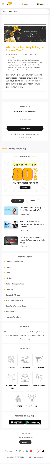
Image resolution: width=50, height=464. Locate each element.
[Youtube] (31, 451)
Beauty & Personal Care (16, 306)
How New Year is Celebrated (23, 70)
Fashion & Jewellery (14, 300)
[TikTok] (43, 451)
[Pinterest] (23, 451)
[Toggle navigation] (3, 4)
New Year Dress (23, 65)
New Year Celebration (19, 63)
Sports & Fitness (13, 295)
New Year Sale (13, 65)
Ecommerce (11, 311)
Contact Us (26, 433)
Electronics (10, 267)
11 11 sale (33, 332)
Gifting (9, 278)
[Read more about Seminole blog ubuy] (9, 4)
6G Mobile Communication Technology (25, 335)
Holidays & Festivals (14, 262)
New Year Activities (14, 67)
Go (4, 11)
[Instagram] (27, 451)
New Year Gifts (35, 65)
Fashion (9, 273)
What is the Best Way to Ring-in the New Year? (25, 49)
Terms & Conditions (26, 437)
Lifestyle (9, 289)
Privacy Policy (25, 137)
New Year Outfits (26, 60)
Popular (18, 201)
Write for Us (25, 442)
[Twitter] (20, 451)
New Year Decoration (35, 63)
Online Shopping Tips (15, 284)
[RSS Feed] (39, 451)
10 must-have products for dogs (16, 332)
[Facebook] (16, 451)
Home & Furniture (13, 317)
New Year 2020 (15, 60)
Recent (32, 201)
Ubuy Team (29, 54)
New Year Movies (27, 67)
